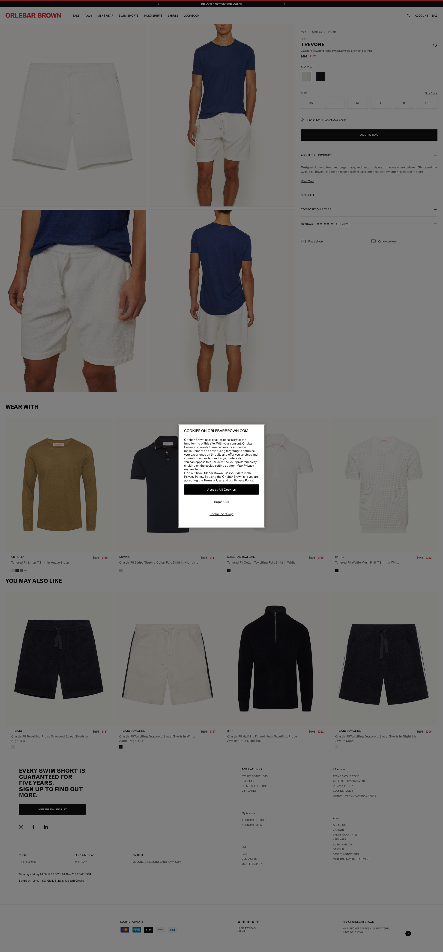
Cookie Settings (221, 514)
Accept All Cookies (221, 489)
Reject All (221, 502)
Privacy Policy (193, 476)
